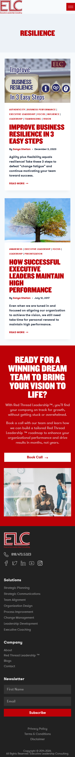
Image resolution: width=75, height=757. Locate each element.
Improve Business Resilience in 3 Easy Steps (36, 134)
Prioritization (33, 253)
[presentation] (37, 81)
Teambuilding (33, 118)
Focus (41, 114)
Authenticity (17, 109)
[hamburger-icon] (70, 7)
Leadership (16, 118)
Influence (53, 114)
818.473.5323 (21, 554)
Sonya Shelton (22, 149)
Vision (47, 118)
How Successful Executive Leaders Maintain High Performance (36, 275)
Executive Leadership (22, 114)
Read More (18, 183)
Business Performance (41, 109)
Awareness (15, 249)
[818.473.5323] (6, 554)
